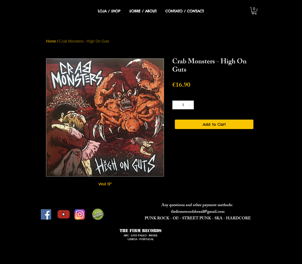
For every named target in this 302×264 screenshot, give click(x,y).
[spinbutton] (183, 105)
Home (51, 41)
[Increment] (190, 105)
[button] (254, 10)
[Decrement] (176, 105)
